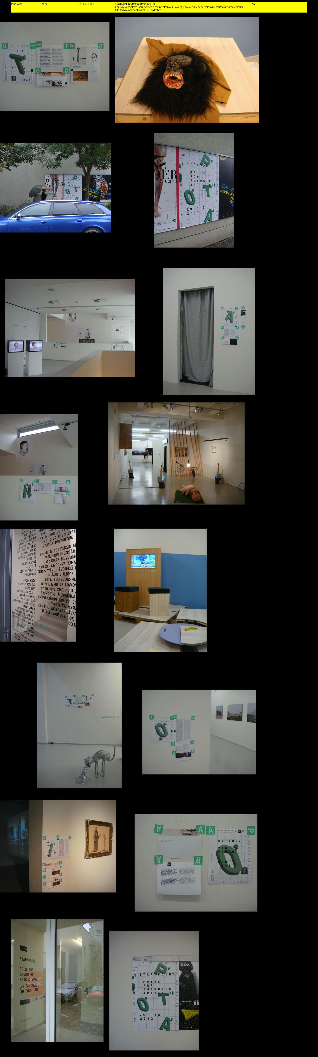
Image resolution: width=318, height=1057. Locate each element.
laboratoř (16, 4)
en (253, 4)
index (44, 4)
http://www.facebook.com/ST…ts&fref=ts (138, 10)
